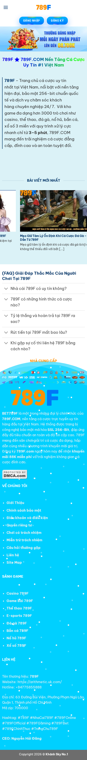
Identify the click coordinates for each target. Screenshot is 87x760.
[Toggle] (6, 288)
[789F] (43, 7)
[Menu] (5, 7)
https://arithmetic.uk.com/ (40, 682)
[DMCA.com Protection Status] (14, 474)
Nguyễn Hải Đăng (26, 738)
